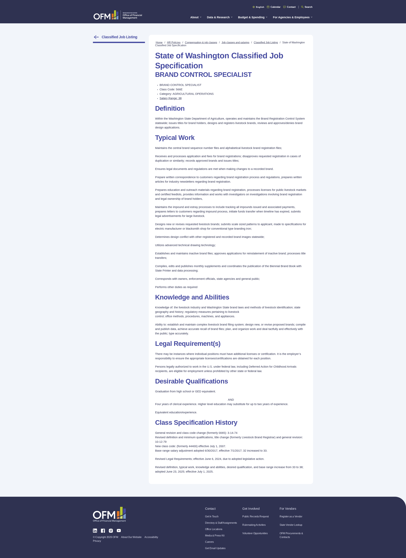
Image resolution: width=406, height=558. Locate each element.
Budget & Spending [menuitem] (251, 17)
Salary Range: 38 (171, 98)
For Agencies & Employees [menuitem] (291, 17)
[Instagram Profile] (111, 530)
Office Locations (213, 529)
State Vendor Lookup (291, 525)
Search (308, 7)
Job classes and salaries (235, 42)
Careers (209, 542)
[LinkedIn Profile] (95, 530)
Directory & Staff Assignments (221, 522)
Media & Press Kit (214, 535)
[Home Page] (109, 514)
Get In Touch (212, 516)
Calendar (276, 7)
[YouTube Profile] (119, 530)
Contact (291, 7)
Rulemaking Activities (253, 525)
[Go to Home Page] (118, 15)
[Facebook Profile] (103, 530)
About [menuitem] (194, 17)
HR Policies (173, 42)
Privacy (97, 541)
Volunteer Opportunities (255, 533)
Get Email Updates (215, 548)
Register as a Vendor (291, 516)
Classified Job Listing (119, 37)
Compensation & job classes (201, 42)
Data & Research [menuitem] (218, 17)
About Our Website (131, 537)
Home (159, 42)
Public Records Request (255, 516)
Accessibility (151, 537)
